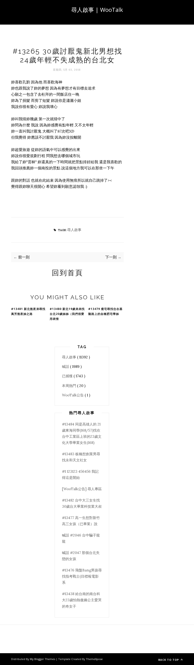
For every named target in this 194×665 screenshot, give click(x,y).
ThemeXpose (94, 659)
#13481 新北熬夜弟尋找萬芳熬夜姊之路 (28, 311)
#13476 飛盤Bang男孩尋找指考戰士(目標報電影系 (82, 576)
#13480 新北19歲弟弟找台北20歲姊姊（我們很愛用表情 (67, 314)
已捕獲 (68, 376)
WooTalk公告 (73, 395)
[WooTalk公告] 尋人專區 (82, 489)
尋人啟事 (74, 229)
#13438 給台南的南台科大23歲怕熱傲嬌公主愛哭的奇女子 (81, 600)
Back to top (169, 659)
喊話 (66, 366)
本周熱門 (69, 385)
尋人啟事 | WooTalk (97, 9)
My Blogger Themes (43, 659)
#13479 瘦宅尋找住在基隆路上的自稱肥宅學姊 (105, 311)
